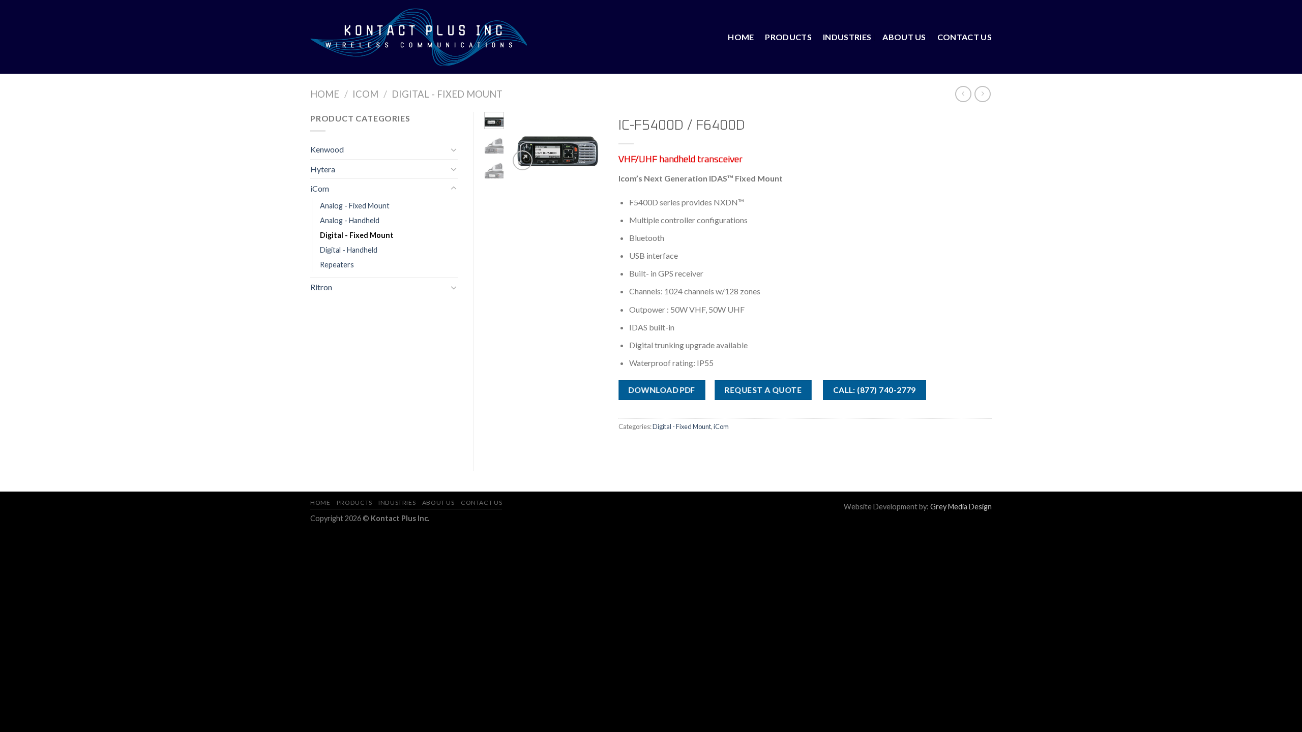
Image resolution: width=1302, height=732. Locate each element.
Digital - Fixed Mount (447, 94)
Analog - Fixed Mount (355, 205)
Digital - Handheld (348, 250)
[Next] (588, 146)
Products (788, 37)
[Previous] (524, 146)
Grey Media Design (961, 506)
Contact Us (964, 37)
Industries (847, 37)
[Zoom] (522, 160)
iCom (365, 94)
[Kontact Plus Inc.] (418, 37)
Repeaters (337, 264)
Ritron (321, 287)
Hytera (322, 169)
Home (741, 37)
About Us (904, 37)
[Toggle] (454, 149)
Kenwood (327, 149)
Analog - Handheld (349, 220)
